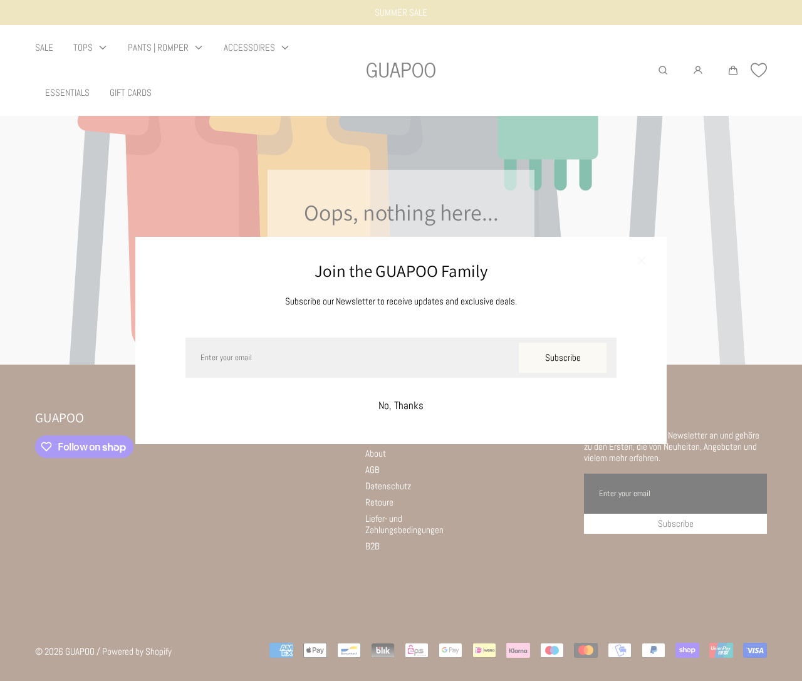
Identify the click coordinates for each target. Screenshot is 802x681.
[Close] (642, 262)
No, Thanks (401, 405)
